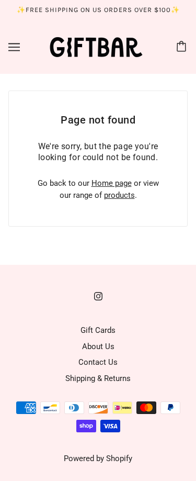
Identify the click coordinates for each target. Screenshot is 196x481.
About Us (98, 346)
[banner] (96, 46)
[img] (98, 296)
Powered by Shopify (98, 458)
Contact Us (98, 362)
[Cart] (183, 47)
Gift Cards (98, 330)
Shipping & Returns (98, 378)
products (119, 195)
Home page (111, 183)
